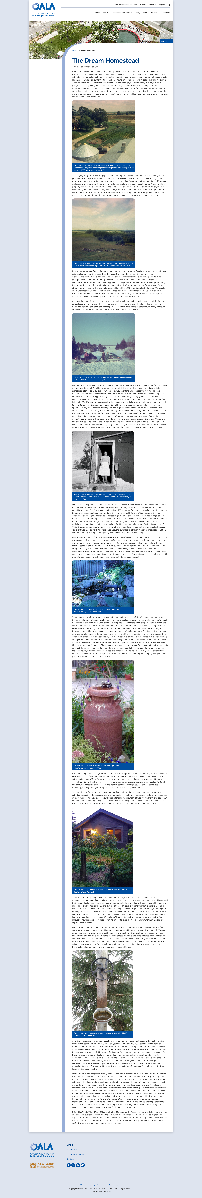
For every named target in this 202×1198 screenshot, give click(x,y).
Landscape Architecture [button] (122, 12)
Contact (70, 1159)
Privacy (100, 1185)
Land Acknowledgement (114, 1185)
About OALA (72, 1149)
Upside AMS (106, 1191)
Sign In (162, 5)
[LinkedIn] (78, 1165)
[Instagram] (73, 1165)
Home (97, 12)
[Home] (44, 10)
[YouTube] (83, 1165)
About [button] (105, 12)
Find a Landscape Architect (126, 5)
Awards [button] (154, 12)
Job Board (166, 12)
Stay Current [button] (141, 12)
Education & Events (75, 1154)
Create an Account (148, 5)
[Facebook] (69, 1165)
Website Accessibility (87, 1185)
